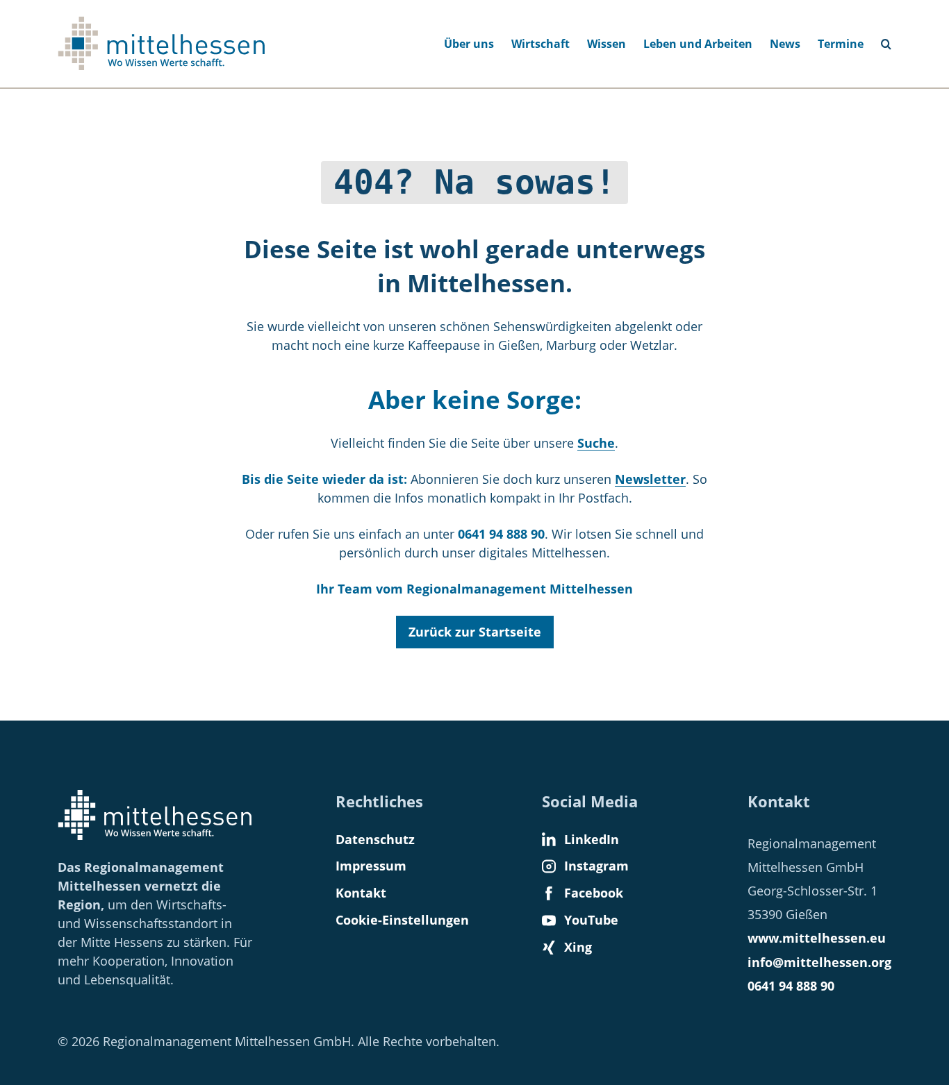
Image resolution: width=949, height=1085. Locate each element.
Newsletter (650, 479)
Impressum (371, 865)
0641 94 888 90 (791, 985)
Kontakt (361, 892)
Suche (892, 39)
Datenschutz (375, 839)
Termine (841, 43)
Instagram (596, 865)
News (785, 43)
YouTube (591, 919)
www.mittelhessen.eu (817, 938)
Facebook (593, 892)
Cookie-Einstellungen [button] (402, 919)
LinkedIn (591, 839)
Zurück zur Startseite (475, 631)
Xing (578, 947)
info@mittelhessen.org (819, 962)
